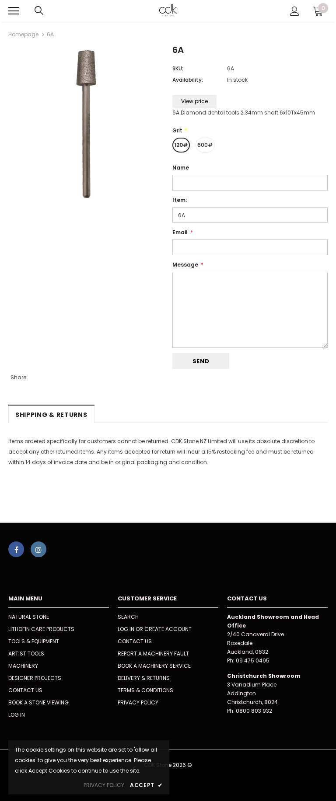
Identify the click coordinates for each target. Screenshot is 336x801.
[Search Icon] (39, 11)
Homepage (23, 34)
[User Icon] (294, 11)
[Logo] (168, 10)
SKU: (177, 68)
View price (194, 101)
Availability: (187, 79)
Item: (179, 200)
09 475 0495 (253, 660)
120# (181, 145)
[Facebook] (16, 549)
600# (205, 145)
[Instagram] (38, 549)
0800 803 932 (254, 710)
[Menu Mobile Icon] (13, 11)
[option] (86, 123)
